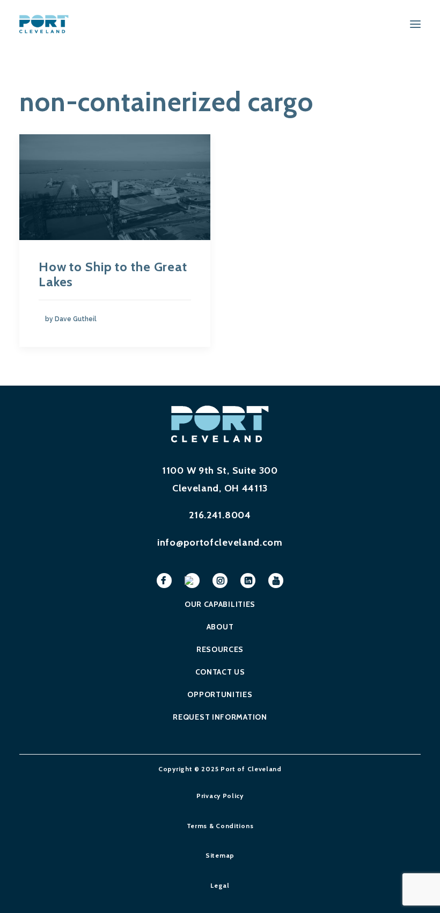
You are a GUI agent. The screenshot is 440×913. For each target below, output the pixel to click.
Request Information (220, 717)
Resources (220, 649)
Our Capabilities (220, 604)
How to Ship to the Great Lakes (113, 274)
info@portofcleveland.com (220, 542)
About (220, 627)
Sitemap (220, 855)
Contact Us (220, 672)
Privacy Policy (220, 796)
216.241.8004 (220, 515)
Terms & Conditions (220, 826)
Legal (220, 885)
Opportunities (219, 694)
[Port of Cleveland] (47, 24)
